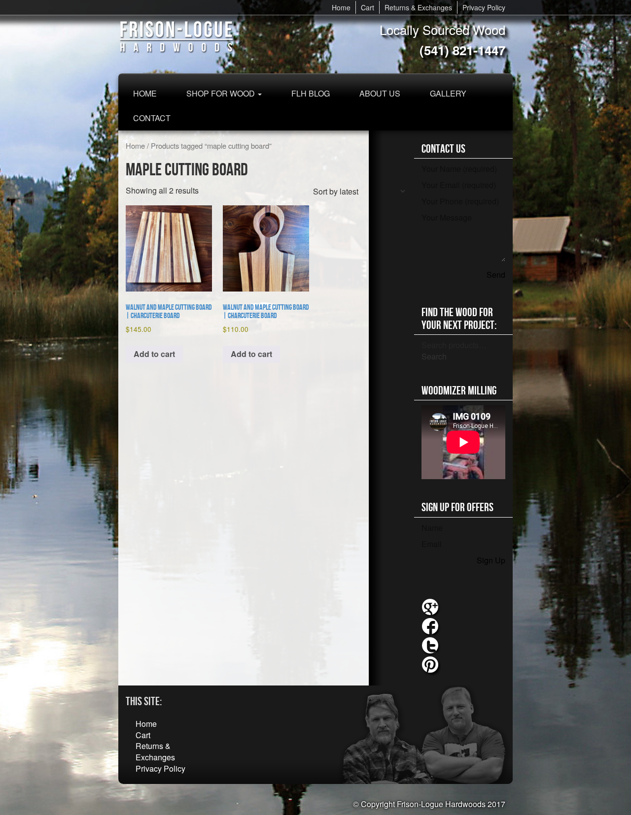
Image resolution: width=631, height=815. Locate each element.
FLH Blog (310, 93)
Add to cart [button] (154, 353)
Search (434, 356)
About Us (379, 93)
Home (341, 7)
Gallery (448, 93)
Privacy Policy (483, 7)
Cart (367, 7)
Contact (152, 118)
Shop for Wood (221, 93)
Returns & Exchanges (418, 7)
